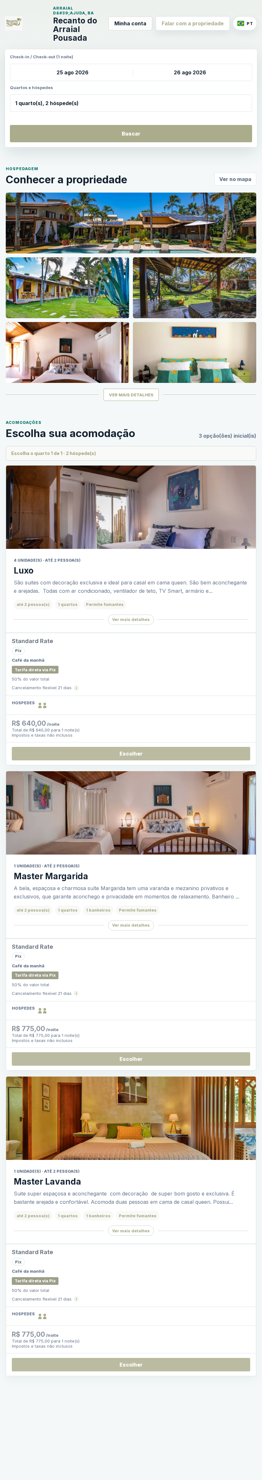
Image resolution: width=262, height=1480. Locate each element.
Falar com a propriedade (193, 23)
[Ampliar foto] (131, 223)
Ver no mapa (235, 179)
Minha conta (130, 23)
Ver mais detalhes (131, 619)
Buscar (131, 133)
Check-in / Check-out (41, 56)
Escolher (131, 753)
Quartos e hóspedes (31, 87)
